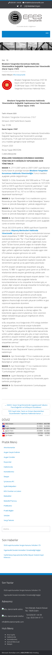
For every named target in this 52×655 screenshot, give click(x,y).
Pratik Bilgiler (9, 510)
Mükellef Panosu (10, 501)
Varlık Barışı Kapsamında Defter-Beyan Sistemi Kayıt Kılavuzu (24, 556)
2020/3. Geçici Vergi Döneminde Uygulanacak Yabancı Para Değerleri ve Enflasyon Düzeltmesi (26, 406)
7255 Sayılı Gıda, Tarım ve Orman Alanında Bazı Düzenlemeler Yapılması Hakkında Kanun (26, 412)
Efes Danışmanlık (19, 75)
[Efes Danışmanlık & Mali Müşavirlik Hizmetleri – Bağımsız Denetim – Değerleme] (26, 17)
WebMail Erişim (33, 6)
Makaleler (7, 496)
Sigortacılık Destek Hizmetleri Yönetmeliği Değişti (22, 550)
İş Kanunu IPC (9, 481)
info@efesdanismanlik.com (34, 3)
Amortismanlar (9, 447)
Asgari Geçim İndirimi (12, 452)
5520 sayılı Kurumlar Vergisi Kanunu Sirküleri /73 (22, 545)
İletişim (6, 476)
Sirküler (7, 515)
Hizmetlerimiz (9, 472)
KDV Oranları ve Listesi (12, 491)
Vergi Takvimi (9, 520)
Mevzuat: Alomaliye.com (10, 653)
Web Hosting (33, 653)
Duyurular (7, 462)
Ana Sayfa (11, 635)
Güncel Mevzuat (13, 642)
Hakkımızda (8, 467)
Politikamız (8, 506)
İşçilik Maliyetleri (10, 486)
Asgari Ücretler (9, 457)
